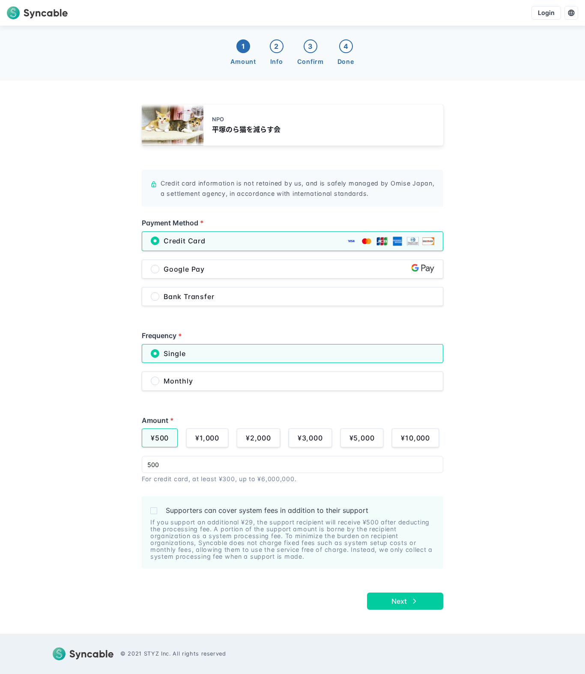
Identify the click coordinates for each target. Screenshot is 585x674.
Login (546, 12)
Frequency (162, 335)
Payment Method (173, 223)
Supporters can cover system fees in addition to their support (267, 510)
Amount (158, 420)
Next (399, 601)
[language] (571, 13)
